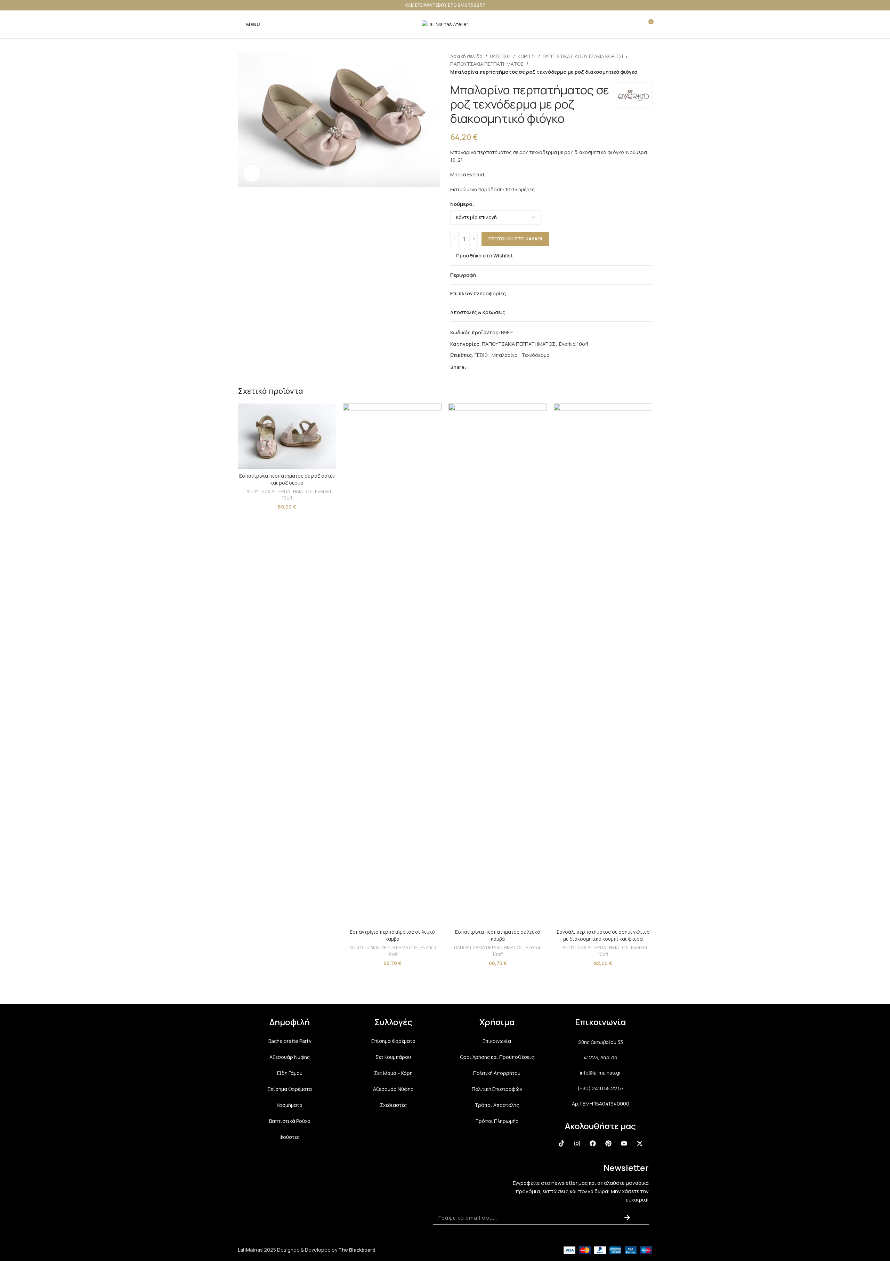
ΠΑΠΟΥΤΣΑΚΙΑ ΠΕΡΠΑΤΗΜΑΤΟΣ (487, 64)
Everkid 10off (573, 344)
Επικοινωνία (497, 1041)
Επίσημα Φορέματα (290, 1089)
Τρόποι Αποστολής (497, 1105)
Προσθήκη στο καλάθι (515, 239)
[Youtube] (624, 1143)
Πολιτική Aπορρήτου (496, 1073)
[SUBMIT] (627, 1218)
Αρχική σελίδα (466, 56)
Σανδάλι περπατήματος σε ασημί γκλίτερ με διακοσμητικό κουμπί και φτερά (603, 935)
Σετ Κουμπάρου (393, 1057)
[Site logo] (445, 24)
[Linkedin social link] (495, 367)
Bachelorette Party (289, 1041)
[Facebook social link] (470, 367)
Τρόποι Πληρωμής (496, 1121)
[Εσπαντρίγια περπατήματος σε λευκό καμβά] (392, 664)
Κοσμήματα (289, 1105)
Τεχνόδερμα (535, 355)
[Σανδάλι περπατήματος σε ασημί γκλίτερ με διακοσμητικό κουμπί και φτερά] (603, 664)
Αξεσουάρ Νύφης (289, 1057)
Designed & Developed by (326, 1249)
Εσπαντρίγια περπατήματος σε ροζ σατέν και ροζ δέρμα (287, 479)
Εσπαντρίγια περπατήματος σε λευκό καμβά (392, 935)
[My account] (622, 24)
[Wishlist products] (635, 24)
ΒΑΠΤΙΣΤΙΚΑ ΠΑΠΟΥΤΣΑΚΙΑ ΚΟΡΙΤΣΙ (583, 56)
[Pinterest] (608, 1143)
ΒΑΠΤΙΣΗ (500, 56)
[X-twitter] (639, 1143)
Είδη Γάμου (289, 1073)
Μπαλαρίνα (505, 355)
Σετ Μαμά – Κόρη (393, 1073)
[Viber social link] (512, 367)
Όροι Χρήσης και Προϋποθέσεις (497, 1057)
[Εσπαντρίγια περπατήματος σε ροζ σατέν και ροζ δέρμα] (287, 436)
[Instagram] (577, 1143)
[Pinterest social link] (487, 367)
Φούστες (290, 1137)
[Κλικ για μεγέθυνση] (251, 173)
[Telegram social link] (504, 367)
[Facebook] (592, 1143)
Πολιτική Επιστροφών (497, 1089)
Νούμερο (461, 204)
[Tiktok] (561, 1143)
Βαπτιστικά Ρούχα (289, 1121)
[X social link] (479, 367)
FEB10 (481, 355)
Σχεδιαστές (393, 1105)
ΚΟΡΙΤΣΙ (526, 56)
